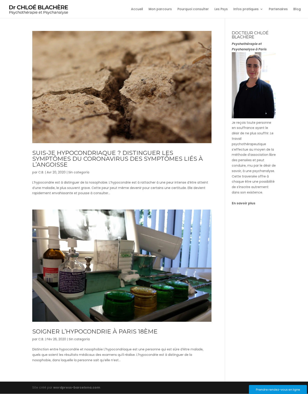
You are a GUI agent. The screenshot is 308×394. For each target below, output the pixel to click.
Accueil (137, 9)
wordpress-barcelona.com (76, 387)
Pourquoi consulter (193, 9)
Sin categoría (78, 172)
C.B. (41, 172)
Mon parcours (160, 9)
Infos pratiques (246, 9)
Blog (297, 9)
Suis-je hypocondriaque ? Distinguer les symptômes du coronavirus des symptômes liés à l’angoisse (117, 158)
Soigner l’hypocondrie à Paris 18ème (95, 331)
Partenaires (278, 9)
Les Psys (221, 9)
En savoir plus (243, 203)
